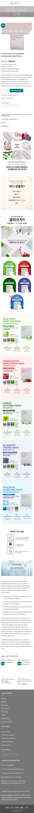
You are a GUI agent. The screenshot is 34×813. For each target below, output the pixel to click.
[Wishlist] (26, 3)
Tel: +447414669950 (7, 765)
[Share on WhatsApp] (2, 105)
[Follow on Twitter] (9, 754)
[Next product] (15, 13)
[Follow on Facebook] (2, 754)
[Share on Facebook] (6, 105)
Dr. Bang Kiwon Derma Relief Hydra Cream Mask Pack (25, 681)
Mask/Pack (11, 10)
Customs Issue (5, 745)
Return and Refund (7, 741)
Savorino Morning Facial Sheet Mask (8, 680)
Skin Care (23, 9)
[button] (2, 3)
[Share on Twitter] (9, 105)
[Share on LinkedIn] (18, 105)
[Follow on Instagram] (6, 754)
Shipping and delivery (8, 738)
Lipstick (3, 715)
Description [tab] (5, 115)
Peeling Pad (5, 708)
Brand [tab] (3, 122)
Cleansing (4, 712)
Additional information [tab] (9, 119)
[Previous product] (18, 13)
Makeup (3, 702)
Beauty (14, 9)
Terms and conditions (7, 735)
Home (8, 9)
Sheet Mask (22, 10)
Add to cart (16, 90)
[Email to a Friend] (12, 105)
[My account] (29, 3)
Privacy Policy (5, 731)
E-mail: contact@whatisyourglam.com (13, 769)
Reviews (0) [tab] (5, 126)
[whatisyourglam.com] (15, 3)
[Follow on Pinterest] (15, 754)
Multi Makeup (5, 718)
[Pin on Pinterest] (15, 105)
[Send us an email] (12, 754)
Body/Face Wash (6, 721)
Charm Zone (5, 103)
